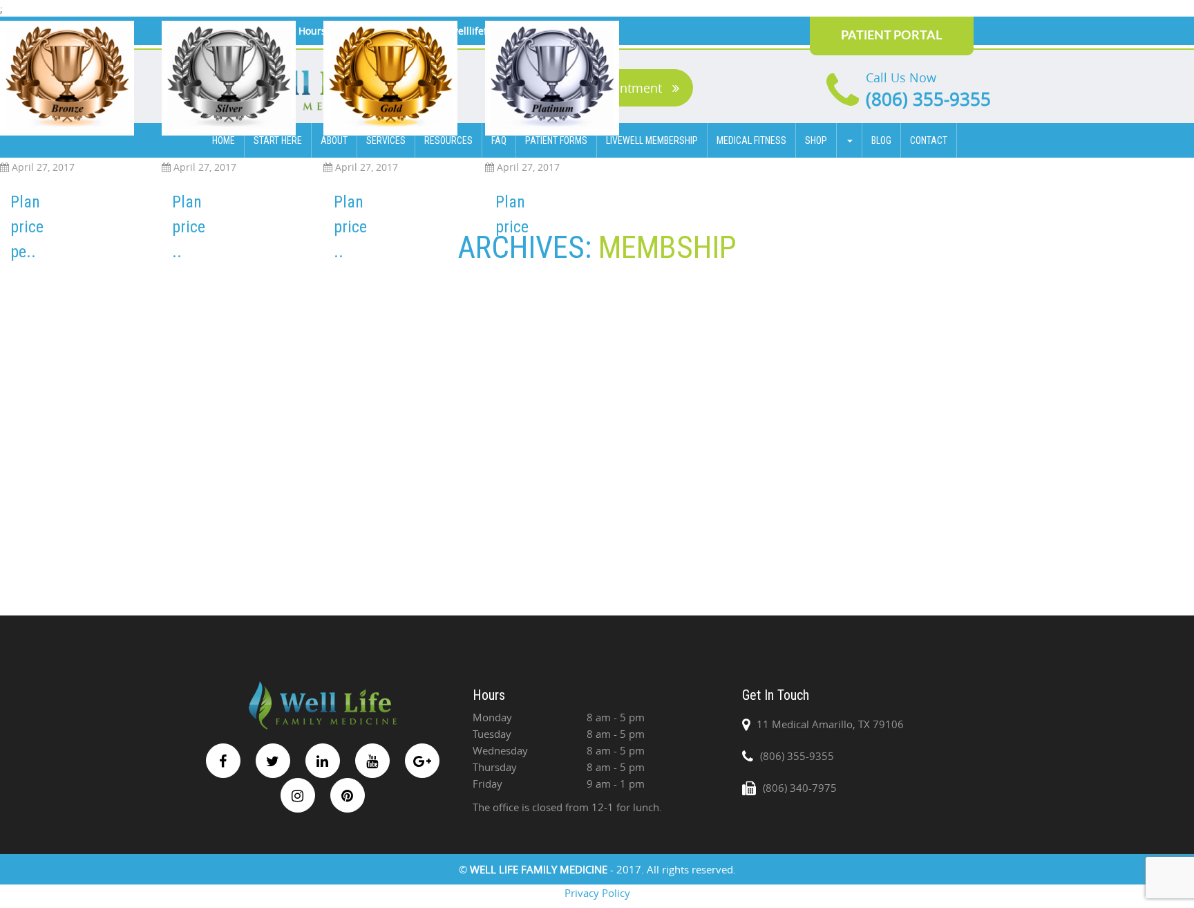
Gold (334, 151)
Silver (175, 151)
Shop (816, 140)
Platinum (506, 151)
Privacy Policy (597, 893)
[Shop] (849, 140)
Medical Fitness (751, 140)
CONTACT (928, 140)
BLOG (881, 140)
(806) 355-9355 (928, 99)
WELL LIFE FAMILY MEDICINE (540, 869)
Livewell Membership (652, 140)
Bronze (17, 151)
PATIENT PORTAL (891, 36)
